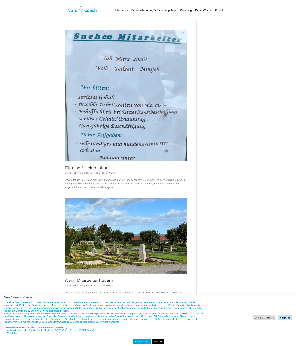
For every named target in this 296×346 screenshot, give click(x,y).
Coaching (186, 10)
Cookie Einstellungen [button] (264, 318)
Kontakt (219, 10)
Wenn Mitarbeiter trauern (89, 280)
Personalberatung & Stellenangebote (154, 10)
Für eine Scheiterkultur (86, 167)
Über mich (121, 10)
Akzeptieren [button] (285, 318)
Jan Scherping (76, 172)
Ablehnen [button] (158, 341)
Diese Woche (203, 10)
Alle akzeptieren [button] (142, 341)
